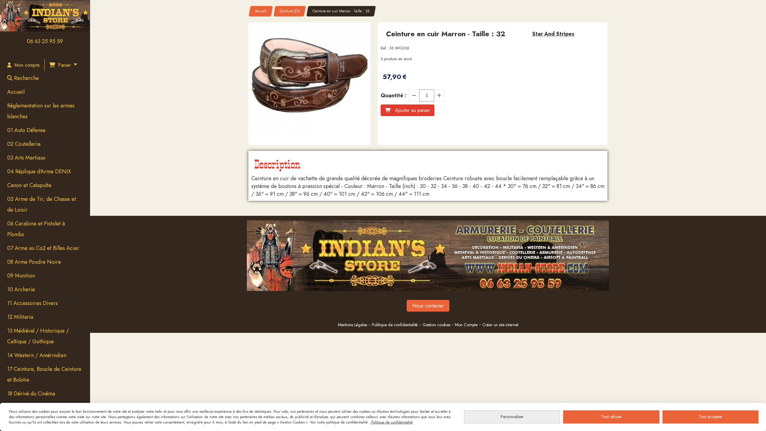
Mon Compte (466, 325)
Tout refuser (611, 417)
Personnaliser (512, 417)
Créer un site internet (500, 325)
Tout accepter (710, 417)
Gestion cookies (437, 325)
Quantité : (393, 95)
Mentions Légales (352, 325)
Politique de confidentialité (395, 325)
